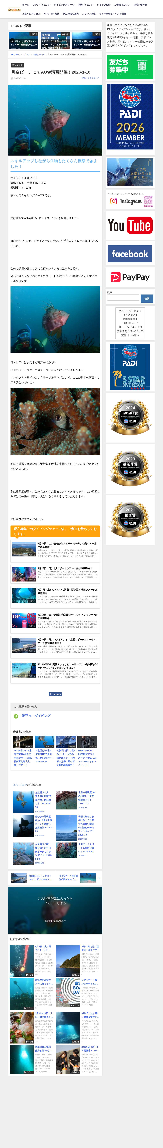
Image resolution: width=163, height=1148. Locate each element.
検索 (109, 292)
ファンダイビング (41, 5)
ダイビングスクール (64, 5)
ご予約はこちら (122, 5)
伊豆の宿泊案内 (71, 14)
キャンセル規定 (51, 14)
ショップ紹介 (103, 5)
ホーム (25, 5)
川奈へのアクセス (31, 14)
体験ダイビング (85, 5)
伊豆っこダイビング (90, 78)
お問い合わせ (140, 5)
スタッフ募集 (89, 14)
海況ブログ (17, 65)
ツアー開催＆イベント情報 (112, 14)
